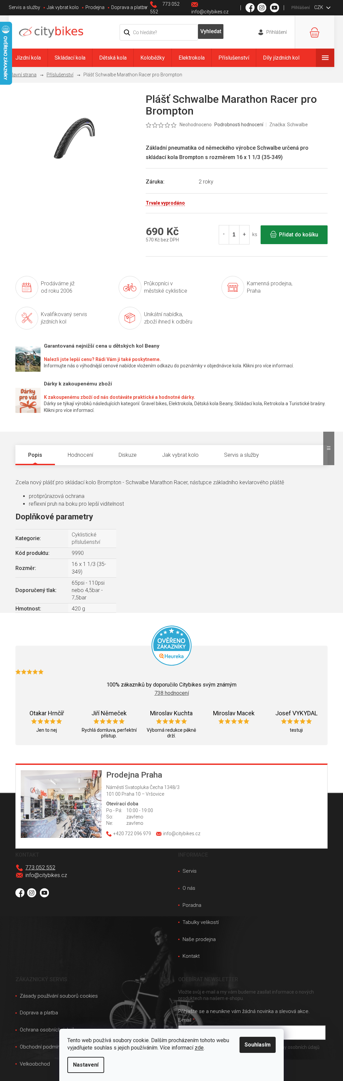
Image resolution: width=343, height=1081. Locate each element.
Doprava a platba (129, 7)
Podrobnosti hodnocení (238, 124)
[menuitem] (28, 58)
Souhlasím (258, 1044)
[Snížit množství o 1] (224, 234)
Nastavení (85, 1065)
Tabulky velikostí (201, 922)
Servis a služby (24, 7)
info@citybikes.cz (46, 875)
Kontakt (191, 956)
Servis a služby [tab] (241, 455)
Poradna (192, 905)
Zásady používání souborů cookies (59, 996)
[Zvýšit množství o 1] (244, 234)
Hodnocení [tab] (80, 455)
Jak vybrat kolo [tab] (180, 455)
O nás (189, 888)
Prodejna (95, 7)
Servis (190, 871)
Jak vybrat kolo (63, 7)
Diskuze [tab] (128, 455)
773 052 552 (40, 867)
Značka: (288, 124)
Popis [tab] (35, 455)
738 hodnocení (171, 693)
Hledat (211, 31)
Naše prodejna (199, 939)
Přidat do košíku (298, 234)
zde (199, 1047)
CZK (319, 7)
